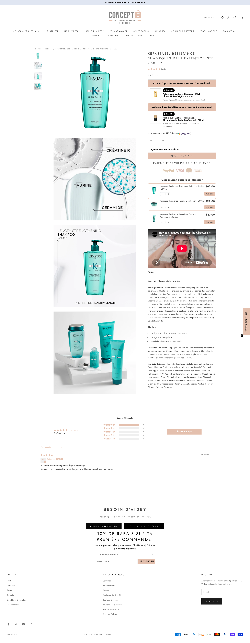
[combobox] (124, 554)
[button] (154, 69)
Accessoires (112, 35)
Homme (154, 35)
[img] (47, 455)
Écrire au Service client (144, 526)
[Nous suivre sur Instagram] (15, 624)
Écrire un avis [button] (184, 431)
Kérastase (180, 99)
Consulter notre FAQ (103, 526)
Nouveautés (71, 31)
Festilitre (53, 31)
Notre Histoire (109, 585)
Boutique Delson (110, 614)
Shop (47, 49)
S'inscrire (212, 601)
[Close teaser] (241, 335)
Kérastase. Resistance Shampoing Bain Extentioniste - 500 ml (86, 49)
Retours (10, 590)
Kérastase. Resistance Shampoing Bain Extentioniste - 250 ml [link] (182, 187)
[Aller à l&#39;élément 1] (38, 55)
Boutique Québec (110, 599)
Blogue (106, 590)
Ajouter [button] (209, 193)
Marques (160, 31)
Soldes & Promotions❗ (27, 31)
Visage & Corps (135, 35)
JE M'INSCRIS (147, 561)
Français (209, 17)
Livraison (11, 585)
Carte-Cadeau (141, 31)
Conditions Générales (16, 599)
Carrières (107, 580)
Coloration (230, 31)
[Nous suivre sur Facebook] (8, 624)
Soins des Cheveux (182, 31)
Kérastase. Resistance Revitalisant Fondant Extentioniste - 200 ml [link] (177, 216)
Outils (96, 35)
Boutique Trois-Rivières (112, 604)
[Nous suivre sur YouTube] (23, 624)
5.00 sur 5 (73, 430)
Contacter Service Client (113, 595)
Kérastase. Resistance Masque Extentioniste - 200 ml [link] (182, 201)
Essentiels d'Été (94, 31)
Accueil (38, 49)
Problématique (208, 31)
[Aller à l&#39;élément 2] (38, 66)
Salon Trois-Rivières (111, 609)
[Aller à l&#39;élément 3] (38, 76)
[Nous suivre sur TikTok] (31, 624)
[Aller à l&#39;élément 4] (38, 86)
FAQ (9, 580)
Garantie (10, 595)
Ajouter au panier (182, 155)
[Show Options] (152, 554)
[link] (154, 190)
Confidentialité (13, 604)
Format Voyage (119, 31)
